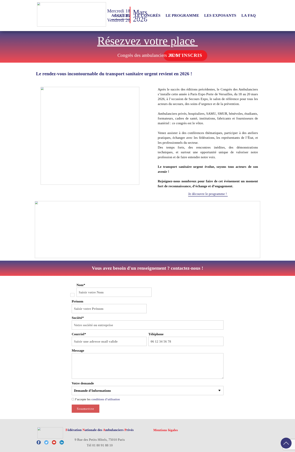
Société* (78, 318)
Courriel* (79, 334)
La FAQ (248, 15)
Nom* (80, 285)
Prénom (77, 301)
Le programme (182, 15)
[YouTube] (54, 442)
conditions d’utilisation (105, 399)
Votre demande (83, 383)
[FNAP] (50, 433)
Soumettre (85, 409)
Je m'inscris (185, 55)
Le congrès (147, 15)
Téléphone (156, 334)
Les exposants (220, 15)
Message (78, 350)
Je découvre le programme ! (208, 194)
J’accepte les (97, 399)
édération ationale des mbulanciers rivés (100, 430)
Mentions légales (165, 430)
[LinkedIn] (62, 442)
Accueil (120, 15)
